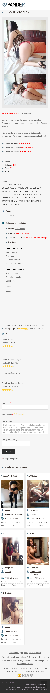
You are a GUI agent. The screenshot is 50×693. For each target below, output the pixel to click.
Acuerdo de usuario (25, 664)
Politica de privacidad (38, 689)
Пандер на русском (32, 652)
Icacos (8, 571)
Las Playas (20, 229)
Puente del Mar (11, 631)
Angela (32, 476)
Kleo (5, 533)
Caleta (33, 514)
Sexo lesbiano (12, 273)
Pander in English (16, 652)
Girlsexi (7, 593)
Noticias (7, 689)
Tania (31, 533)
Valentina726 (10, 476)
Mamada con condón (14, 260)
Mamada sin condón (14, 263)
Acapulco (10, 215)
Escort (8, 291)
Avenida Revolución (13, 514)
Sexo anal (10, 256)
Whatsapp (26, 114)
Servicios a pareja (13, 277)
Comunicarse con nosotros (36, 684)
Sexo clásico (11, 252)
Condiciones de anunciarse (36, 687)
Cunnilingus (11, 281)
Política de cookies (15, 687)
